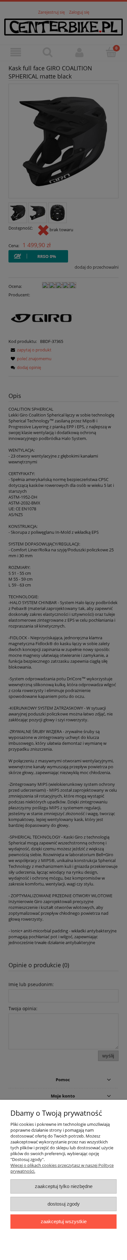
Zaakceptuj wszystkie (64, 1221)
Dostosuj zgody (64, 1204)
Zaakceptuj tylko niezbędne (63, 1186)
